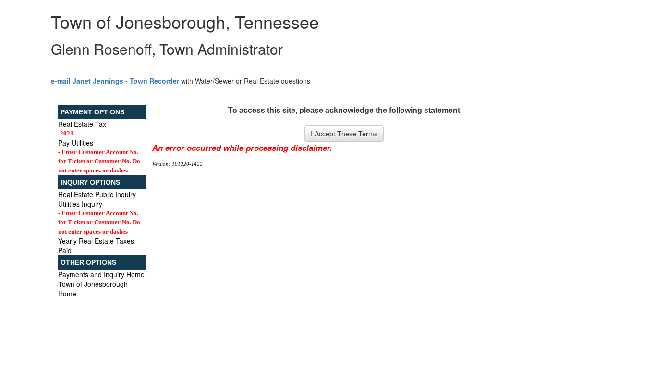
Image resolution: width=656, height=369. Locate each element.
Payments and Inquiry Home (101, 274)
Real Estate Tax (82, 124)
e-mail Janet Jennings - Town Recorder (115, 81)
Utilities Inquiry (80, 204)
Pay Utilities (75, 143)
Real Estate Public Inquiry (97, 194)
